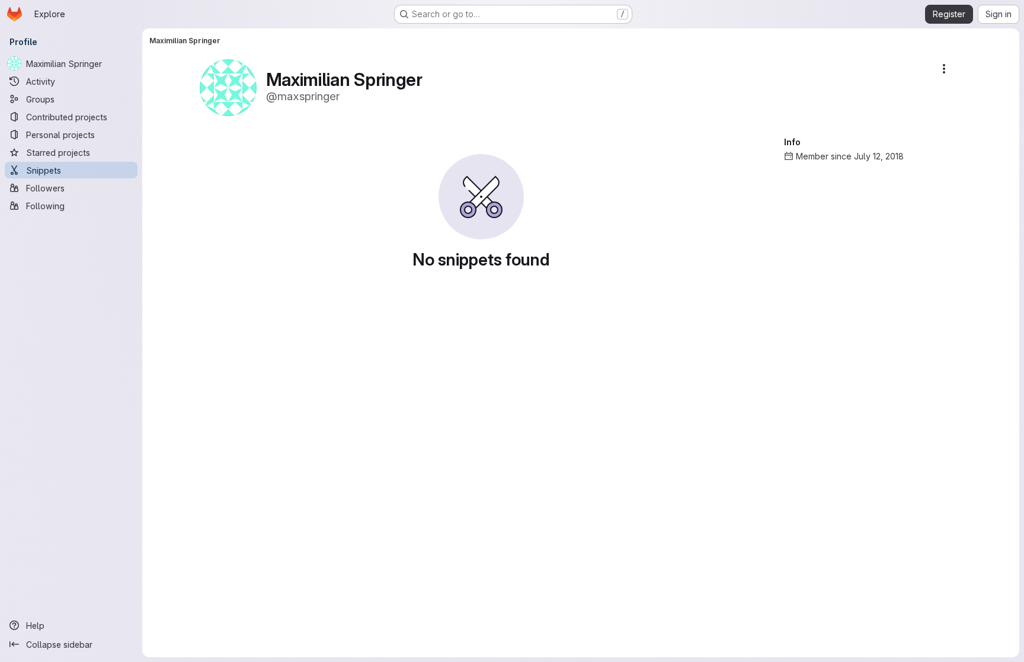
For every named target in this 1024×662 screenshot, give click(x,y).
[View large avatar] (228, 87)
